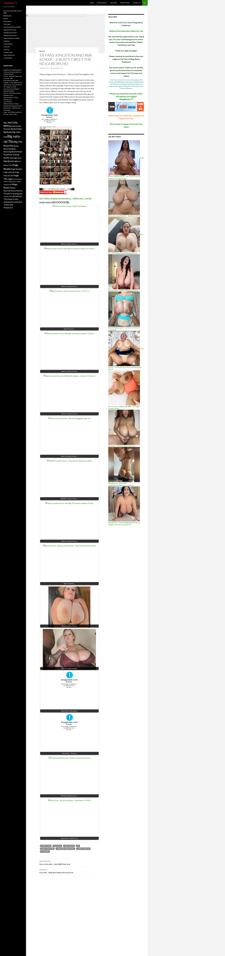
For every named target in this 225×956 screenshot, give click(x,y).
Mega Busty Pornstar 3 (10, 35)
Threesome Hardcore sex (65, 848)
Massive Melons (16, 181)
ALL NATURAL (11, 122)
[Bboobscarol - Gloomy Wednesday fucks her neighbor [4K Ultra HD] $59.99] (124, 504)
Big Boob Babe (16, 129)
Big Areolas (13, 126)
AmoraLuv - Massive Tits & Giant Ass (121, 446)
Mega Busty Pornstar (10, 30)
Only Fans (7, 47)
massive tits (8, 185)
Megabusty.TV (10, 3)
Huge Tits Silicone (47, 848)
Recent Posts (8, 65)
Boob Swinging (9, 149)
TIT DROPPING (15, 196)
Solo (20, 194)
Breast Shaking (13, 154)
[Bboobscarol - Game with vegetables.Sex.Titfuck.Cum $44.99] (124, 464)
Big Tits (42, 51)
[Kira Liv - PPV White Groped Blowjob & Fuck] (124, 234)
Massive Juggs (8, 181)
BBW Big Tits (7, 16)
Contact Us (137, 3)
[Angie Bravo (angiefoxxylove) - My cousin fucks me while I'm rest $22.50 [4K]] (124, 158)
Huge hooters (16, 169)
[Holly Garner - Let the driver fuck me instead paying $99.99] (124, 348)
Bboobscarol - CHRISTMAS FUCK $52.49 (123, 290)
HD (78, 846)
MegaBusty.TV (58, 68)
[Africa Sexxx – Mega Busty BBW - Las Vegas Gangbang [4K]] (124, 388)
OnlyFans (6, 49)
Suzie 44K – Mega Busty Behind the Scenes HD (56, 871)
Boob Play (9, 145)
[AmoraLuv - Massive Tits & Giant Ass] (124, 427)
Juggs (10, 179)
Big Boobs (8, 132)
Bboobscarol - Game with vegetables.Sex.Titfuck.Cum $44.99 (120, 484)
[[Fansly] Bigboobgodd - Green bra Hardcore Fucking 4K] (124, 309)
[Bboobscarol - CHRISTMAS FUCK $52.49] (124, 272)
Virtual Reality (102, 3)
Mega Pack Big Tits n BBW (11, 38)
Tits (13, 199)
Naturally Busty (10, 191)
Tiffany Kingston (84, 848)
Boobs (16, 146)
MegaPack (7, 41)
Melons (12, 188)
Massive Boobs (17, 179)
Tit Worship (8, 205)
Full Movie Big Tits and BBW (12, 27)
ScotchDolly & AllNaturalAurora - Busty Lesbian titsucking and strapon (13, 104)
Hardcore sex (69, 846)
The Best (6, 196)
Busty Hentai (7, 21)
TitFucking (45, 851)
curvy (19, 158)
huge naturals (9, 172)
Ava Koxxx (57, 846)
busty (6, 157)
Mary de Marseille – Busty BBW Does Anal (54, 862)
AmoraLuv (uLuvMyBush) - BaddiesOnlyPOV (124, 216)
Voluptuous (8, 207)
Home (92, 3)
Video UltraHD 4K (9, 55)
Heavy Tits (8, 165)
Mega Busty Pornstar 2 (10, 33)
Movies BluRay (8, 44)
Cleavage (13, 158)
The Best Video (125, 3)
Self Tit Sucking (13, 193)
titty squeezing (16, 202)
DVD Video (113, 3)
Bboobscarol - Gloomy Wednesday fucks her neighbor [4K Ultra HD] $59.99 (124, 524)
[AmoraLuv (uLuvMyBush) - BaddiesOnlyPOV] (124, 197)
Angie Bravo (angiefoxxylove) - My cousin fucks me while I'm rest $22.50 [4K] (13, 72)
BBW (6, 126)
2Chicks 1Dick (46, 846)
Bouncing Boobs (10, 151)
